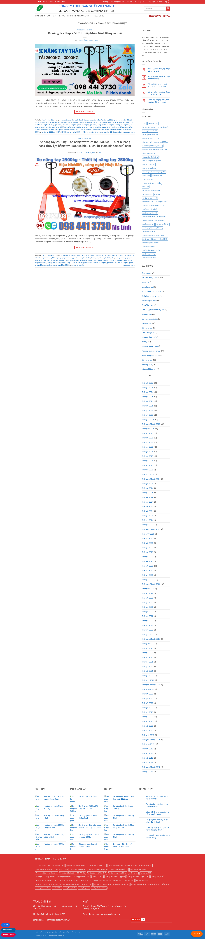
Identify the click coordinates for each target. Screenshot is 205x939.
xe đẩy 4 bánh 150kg (149, 246)
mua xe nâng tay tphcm (73, 125)
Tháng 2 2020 (147, 726)
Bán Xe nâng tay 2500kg (76, 122)
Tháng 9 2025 (147, 433)
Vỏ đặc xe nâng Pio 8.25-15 (117, 873)
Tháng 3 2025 (147, 461)
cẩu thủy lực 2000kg (161, 142)
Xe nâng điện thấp (149, 337)
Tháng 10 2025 (148, 429)
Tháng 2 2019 (147, 758)
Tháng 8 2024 (147, 488)
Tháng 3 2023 (147, 566)
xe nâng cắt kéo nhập (64, 877)
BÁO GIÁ (196, 934)
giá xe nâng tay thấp (47, 129)
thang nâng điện (147, 179)
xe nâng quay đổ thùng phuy (69, 880)
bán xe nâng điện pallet (115, 865)
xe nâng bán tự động (150, 346)
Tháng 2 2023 (147, 570)
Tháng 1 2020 (147, 730)
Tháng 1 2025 (147, 470)
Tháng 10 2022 (148, 589)
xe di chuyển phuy (149, 301)
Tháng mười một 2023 (151, 529)
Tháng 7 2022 (147, 602)
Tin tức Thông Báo (84, 30)
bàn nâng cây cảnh (58, 865)
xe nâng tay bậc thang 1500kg (152, 228)
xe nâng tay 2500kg (47, 125)
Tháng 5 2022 (147, 612)
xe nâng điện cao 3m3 (43, 888)
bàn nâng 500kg (44, 865)
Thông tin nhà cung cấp (78, 16)
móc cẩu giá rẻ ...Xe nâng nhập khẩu (154, 172)
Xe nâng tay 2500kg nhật (109, 120)
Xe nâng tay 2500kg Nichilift (50, 132)
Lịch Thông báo (148, 333)
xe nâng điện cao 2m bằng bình (158, 884)
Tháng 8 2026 (147, 383)
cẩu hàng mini (146, 142)
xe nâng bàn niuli (147, 201)
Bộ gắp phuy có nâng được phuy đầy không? (159, 93)
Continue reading (84, 112)
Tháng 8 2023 (147, 543)
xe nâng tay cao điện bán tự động (153, 235)
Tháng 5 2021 (147, 657)
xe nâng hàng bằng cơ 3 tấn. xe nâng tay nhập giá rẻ (110, 127)
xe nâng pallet (95, 120)
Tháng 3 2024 (147, 511)
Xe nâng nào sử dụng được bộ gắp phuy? (159, 70)
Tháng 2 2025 (147, 465)
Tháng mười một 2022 (151, 584)
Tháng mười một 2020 (151, 685)
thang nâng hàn (157, 175)
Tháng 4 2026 (147, 401)
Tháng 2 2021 (147, 671)
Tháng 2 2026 (147, 410)
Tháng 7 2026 (147, 388)
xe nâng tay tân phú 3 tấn (46, 122)
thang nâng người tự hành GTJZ (98, 869)
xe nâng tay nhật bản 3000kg (56, 127)
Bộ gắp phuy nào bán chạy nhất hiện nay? (159, 78)
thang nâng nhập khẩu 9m (119, 869)
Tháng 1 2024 (147, 520)
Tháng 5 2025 (147, 452)
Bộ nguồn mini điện (150, 319)
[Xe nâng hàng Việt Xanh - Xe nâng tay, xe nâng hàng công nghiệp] (45, 8)
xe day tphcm (133, 873)
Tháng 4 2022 (147, 616)
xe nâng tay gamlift (77, 265)
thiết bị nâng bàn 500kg (138, 869)
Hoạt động (99, 16)
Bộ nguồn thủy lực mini (151, 291)
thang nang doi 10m (61, 869)
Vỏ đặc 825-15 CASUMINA (96, 873)
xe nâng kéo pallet (61, 122)
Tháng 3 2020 (147, 721)
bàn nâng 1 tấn (153, 123)
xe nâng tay (85, 125)
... (36, 865)
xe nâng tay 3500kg (142, 880)
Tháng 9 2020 (147, 694)
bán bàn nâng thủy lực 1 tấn (97, 865)
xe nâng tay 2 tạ (86, 880)
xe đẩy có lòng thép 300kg (151, 250)
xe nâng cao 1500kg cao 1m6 (45, 877)
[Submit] (168, 9)
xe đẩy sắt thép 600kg (99, 888)
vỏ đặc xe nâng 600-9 (149, 198)
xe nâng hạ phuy (97, 877)
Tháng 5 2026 (147, 397)
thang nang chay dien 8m (44, 869)
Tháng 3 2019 (147, 753)
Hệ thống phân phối (117, 1)
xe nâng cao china (161, 201)
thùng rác (145, 187)
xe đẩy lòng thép (84, 888)
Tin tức (129, 1)
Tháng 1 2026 (147, 415)
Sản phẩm (51, 16)
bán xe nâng (65, 120)
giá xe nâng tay (60, 125)
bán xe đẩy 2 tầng (131, 865)
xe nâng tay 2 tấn (148, 224)
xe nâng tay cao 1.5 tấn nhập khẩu (47, 884)
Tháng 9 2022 (147, 593)
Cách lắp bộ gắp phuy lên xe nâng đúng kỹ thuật (158, 101)
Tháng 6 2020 (147, 708)
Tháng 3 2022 (147, 621)
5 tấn (112, 258)
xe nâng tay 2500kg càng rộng (94, 129)
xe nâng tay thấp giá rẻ (138, 884)
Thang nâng (146, 273)
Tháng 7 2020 (147, 703)
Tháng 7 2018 (147, 772)
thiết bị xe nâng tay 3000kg (151, 183)
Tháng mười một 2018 (151, 767)
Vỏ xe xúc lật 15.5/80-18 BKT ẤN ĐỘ (72, 873)
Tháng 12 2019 (148, 735)
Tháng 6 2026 (147, 392)
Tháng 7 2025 (147, 442)
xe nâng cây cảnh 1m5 (149, 209)
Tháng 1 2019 (147, 762)
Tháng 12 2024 (148, 474)
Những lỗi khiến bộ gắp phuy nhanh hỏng (158, 836)
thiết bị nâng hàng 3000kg (113, 129)
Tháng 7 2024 (147, 493)
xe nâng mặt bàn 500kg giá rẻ (115, 877)
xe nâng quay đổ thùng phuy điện (153, 220)
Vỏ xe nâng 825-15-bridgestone (46, 873)
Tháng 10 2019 (148, 744)
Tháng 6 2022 (147, 607)
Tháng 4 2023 (147, 561)
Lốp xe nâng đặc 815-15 (150, 157)
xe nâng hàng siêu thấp (150, 213)
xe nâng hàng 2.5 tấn (109, 122)
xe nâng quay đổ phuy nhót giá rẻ (46, 880)
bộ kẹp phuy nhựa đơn (149, 131)
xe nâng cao (147, 365)
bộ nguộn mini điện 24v (150, 134)
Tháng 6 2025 (147, 447)
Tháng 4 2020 (147, 717)
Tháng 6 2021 (147, 653)
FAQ (143, 1)
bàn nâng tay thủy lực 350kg (75, 865)
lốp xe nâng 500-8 (148, 153)
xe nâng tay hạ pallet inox (102, 884)
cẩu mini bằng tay (149, 369)
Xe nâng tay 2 (65, 255)
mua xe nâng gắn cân (149, 168)
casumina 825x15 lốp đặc (150, 138)
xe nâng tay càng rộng (94, 132)
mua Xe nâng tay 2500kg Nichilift (87, 262)
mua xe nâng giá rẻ (148, 164)
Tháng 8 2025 (147, 438)
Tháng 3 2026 (147, 406)
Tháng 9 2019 (147, 749)
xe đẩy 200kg (56, 888)
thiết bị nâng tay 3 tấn (62, 129)
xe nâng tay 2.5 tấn (76, 129)
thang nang (146, 175)
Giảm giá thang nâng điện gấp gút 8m (154, 149)
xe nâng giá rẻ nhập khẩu (82, 877)
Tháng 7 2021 (147, 648)
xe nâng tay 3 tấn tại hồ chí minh (80, 120)
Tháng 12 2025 (148, 420)
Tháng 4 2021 (147, 662)
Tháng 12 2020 (148, 680)
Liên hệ (137, 1)
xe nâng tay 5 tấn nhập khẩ (102, 880)
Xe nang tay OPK (145, 873)
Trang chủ (40, 16)
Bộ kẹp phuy (147, 328)
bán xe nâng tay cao (148, 127)
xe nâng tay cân (87, 884)
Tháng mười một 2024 (151, 479)
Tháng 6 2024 (147, 497)
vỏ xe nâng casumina (150, 355)
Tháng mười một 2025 (151, 424)
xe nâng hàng (125, 125)
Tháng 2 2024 (147, 516)
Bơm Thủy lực (147, 305)
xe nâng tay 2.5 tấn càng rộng (111, 132)
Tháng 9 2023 (147, 538)
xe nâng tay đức (87, 127)
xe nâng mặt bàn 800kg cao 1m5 (138, 877)
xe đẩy (144, 342)
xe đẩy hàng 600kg (148, 254)
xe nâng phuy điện (157, 877)
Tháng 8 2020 (147, 698)
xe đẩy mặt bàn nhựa (149, 257)
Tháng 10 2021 (148, 644)
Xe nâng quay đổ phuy (151, 351)
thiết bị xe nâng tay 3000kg (111, 125)
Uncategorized (148, 287)
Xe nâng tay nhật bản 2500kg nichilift (154, 239)
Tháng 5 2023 (147, 557)
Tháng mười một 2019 (151, 740)
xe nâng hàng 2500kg (73, 127)
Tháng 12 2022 (148, 580)
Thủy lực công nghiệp (151, 296)
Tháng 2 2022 (147, 625)
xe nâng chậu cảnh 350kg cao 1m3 (153, 205)
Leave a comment (129, 132)
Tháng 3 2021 (147, 666)
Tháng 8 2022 (147, 598)
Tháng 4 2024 (147, 506)
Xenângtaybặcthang (149, 231)
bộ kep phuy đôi (163, 127)
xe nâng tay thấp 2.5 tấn (61, 260)
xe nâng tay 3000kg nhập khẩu (123, 880)
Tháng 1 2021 (147, 676)
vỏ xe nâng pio (147, 194)
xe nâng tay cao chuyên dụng (69, 884)
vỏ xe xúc (157, 194)
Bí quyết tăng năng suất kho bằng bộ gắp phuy (158, 85)
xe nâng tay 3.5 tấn (162, 224)
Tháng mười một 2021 (151, 639)
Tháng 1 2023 (147, 575)
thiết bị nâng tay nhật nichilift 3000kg (73, 132)
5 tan (144, 123)
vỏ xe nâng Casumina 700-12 (152, 190)
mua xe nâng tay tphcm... (126, 262)
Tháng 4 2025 (147, 456)
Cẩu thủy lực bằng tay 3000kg (152, 146)
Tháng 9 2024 (147, 484)
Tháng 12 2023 (148, 525)
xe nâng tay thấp (87, 255)
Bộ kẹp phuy (147, 360)
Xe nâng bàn (147, 314)
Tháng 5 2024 (147, 502)
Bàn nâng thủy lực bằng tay (153, 310)
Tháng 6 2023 (147, 552)
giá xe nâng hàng (95, 125)
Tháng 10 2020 (148, 689)
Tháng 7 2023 (147, 548)
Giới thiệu (105, 1)
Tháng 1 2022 (147, 630)
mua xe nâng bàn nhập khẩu (151, 160)
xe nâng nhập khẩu (148, 216)
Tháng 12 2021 (148, 634)
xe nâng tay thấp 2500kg (93, 122)
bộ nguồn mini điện (145, 865)
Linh (96, 40)
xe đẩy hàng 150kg (70, 888)
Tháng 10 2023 (148, 534)
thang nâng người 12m (77, 869)
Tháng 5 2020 (147, 712)
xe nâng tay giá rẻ (71, 258)
